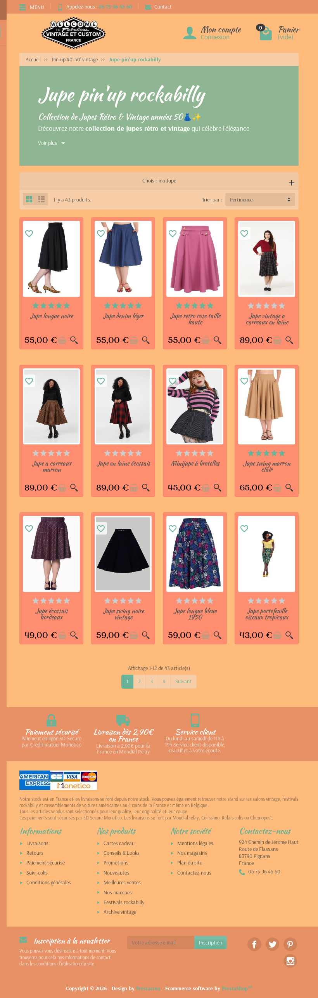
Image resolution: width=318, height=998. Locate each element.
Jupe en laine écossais (123, 463)
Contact (163, 6)
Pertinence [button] (241, 199)
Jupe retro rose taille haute (195, 318)
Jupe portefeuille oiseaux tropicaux (266, 613)
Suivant (183, 681)
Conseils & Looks (122, 852)
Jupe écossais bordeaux (51, 613)
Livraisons (37, 843)
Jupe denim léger (123, 315)
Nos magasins (192, 852)
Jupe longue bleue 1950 (194, 613)
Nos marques (118, 892)
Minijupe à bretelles (195, 463)
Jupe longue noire (51, 315)
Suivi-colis (37, 872)
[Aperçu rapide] (74, 340)
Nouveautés (116, 872)
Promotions (116, 862)
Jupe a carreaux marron (51, 466)
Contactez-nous (194, 872)
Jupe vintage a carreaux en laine (266, 318)
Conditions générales (48, 882)
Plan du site (189, 862)
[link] (254, 944)
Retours (34, 852)
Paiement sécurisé (45, 862)
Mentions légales (195, 843)
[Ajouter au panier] (62, 340)
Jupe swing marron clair (266, 466)
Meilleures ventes (122, 882)
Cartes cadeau (119, 843)
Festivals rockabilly (124, 902)
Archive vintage (120, 911)
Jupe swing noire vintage (123, 613)
